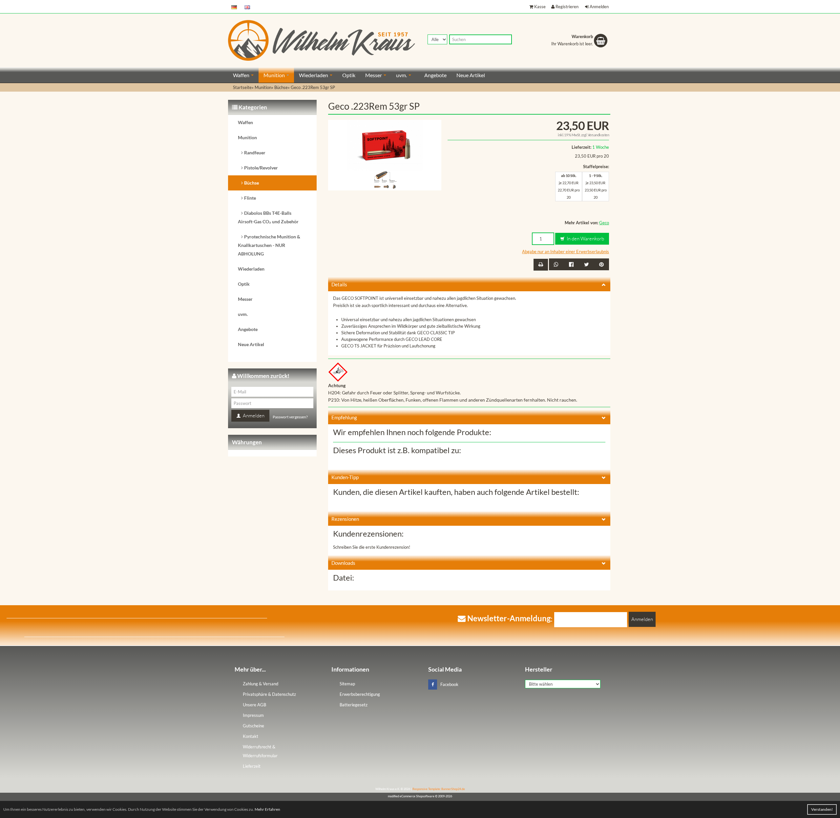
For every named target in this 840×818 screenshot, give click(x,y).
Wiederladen (314, 75)
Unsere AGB (254, 704)
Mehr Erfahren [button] (267, 809)
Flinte (250, 198)
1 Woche (600, 147)
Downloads (343, 563)
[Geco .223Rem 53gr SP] (385, 144)
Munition (274, 75)
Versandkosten (598, 135)
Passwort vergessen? (290, 416)
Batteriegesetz (354, 704)
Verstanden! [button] (822, 809)
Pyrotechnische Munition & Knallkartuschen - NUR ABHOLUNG (269, 245)
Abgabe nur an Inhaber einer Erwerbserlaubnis (565, 251)
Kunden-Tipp (345, 477)
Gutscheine (253, 725)
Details (339, 284)
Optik (348, 75)
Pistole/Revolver (261, 167)
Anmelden (599, 6)
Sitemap (347, 683)
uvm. (402, 75)
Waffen (241, 75)
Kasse (540, 6)
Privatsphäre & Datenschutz (269, 694)
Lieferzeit (252, 766)
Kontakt (250, 736)
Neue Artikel (470, 75)
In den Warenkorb (585, 238)
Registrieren (567, 6)
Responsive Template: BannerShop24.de (438, 789)
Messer (374, 75)
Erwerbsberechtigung (360, 694)
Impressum (253, 715)
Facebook (449, 684)
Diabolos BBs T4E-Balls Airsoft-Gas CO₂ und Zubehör (268, 217)
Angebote (435, 75)
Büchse (251, 183)
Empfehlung (344, 417)
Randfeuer (254, 152)
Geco (604, 222)
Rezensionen (345, 519)
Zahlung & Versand (260, 683)
